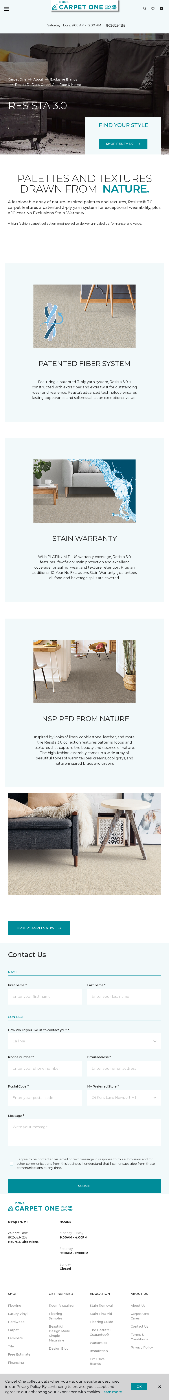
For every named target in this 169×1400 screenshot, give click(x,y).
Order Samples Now (35, 928)
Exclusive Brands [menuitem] (97, 1361)
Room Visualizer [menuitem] (62, 1306)
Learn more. (112, 1392)
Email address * (99, 1057)
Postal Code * (18, 1086)
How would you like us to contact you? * (38, 1030)
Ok (139, 1387)
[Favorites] (153, 9)
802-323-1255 (115, 26)
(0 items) (161, 8)
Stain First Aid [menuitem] (101, 1314)
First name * (17, 985)
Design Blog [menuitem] (58, 1348)
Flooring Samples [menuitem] (55, 1316)
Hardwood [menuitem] (16, 1322)
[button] (145, 9)
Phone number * (21, 1057)
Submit (84, 1186)
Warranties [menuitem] (98, 1343)
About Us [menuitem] (138, 1306)
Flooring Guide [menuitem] (101, 1322)
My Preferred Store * (103, 1086)
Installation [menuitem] (99, 1351)
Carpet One (17, 79)
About (38, 79)
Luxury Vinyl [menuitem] (18, 1314)
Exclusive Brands (63, 79)
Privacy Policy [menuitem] (142, 1347)
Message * (16, 1115)
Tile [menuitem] (11, 1346)
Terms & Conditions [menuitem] (139, 1337)
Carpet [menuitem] (13, 1330)
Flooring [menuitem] (14, 1306)
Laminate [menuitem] (15, 1338)
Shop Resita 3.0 (120, 144)
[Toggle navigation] (6, 9)
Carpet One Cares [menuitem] (140, 1316)
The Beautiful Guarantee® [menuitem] (100, 1332)
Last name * (96, 985)
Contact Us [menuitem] (139, 1326)
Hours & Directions (23, 1242)
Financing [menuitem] (16, 1363)
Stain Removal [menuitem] (101, 1306)
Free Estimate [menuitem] (19, 1354)
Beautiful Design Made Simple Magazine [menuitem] (59, 1333)
